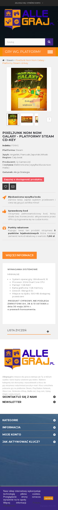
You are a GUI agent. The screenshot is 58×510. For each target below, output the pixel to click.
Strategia (25, 172)
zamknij (48, 498)
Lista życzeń (16, 330)
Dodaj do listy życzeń (5, 187)
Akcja (16, 172)
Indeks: (6, 145)
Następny (49, 119)
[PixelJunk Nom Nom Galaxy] (13, 119)
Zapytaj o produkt (13, 187)
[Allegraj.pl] (29, 19)
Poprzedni (8, 119)
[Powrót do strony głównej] (3, 60)
